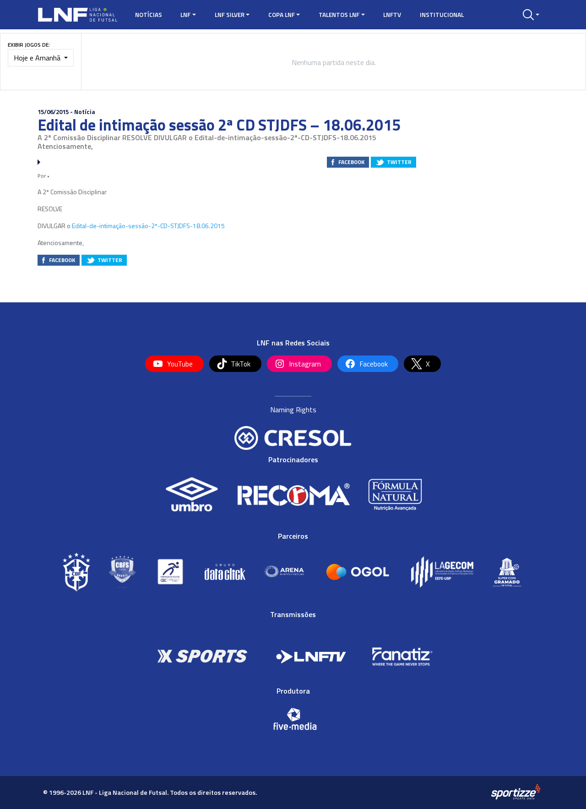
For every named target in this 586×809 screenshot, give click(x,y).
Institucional (442, 14)
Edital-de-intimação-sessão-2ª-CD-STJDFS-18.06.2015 (148, 225)
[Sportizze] (515, 792)
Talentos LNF (339, 14)
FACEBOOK (351, 162)
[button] (531, 14)
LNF (185, 14)
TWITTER (399, 162)
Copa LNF (281, 14)
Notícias (148, 14)
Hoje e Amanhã (38, 57)
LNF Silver (229, 14)
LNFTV (392, 14)
